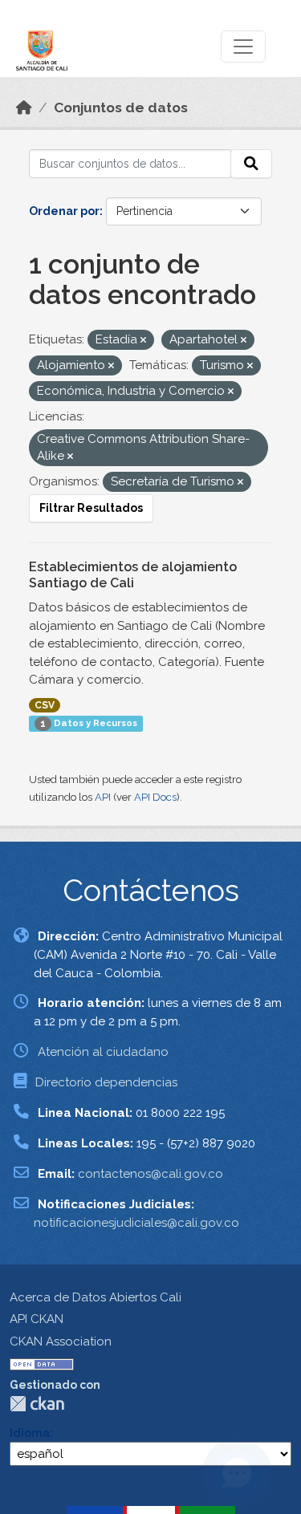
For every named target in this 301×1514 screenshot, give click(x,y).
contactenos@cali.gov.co (150, 1174)
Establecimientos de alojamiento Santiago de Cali (133, 575)
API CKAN (36, 1319)
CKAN (37, 1403)
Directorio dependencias (106, 1082)
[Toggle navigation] (243, 46)
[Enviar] (251, 163)
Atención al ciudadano (103, 1052)
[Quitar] (143, 340)
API (103, 797)
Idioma (30, 1433)
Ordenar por (64, 211)
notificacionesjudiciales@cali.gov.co (136, 1223)
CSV (45, 705)
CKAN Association (61, 1341)
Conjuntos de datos (121, 107)
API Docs (155, 797)
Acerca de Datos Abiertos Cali (95, 1297)
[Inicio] (24, 107)
